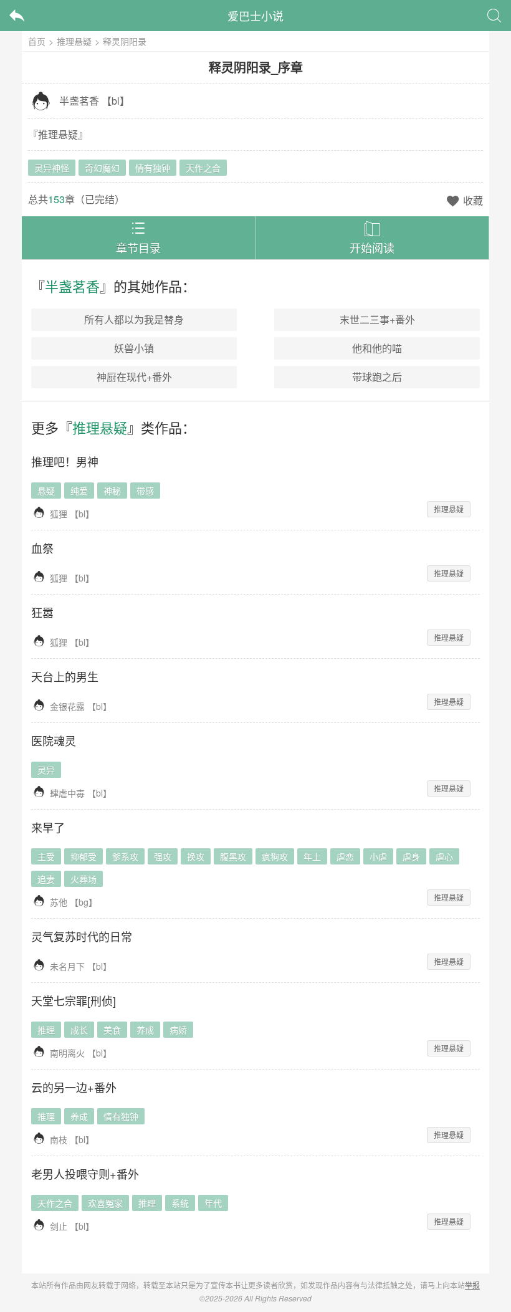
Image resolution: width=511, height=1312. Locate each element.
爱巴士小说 (255, 15)
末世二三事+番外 (377, 319)
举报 (472, 1285)
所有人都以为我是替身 (134, 319)
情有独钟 (152, 167)
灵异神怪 (51, 167)
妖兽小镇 (134, 348)
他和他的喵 (377, 348)
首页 (36, 41)
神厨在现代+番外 (134, 377)
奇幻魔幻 (102, 167)
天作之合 (203, 167)
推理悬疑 (74, 41)
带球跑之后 (377, 377)
